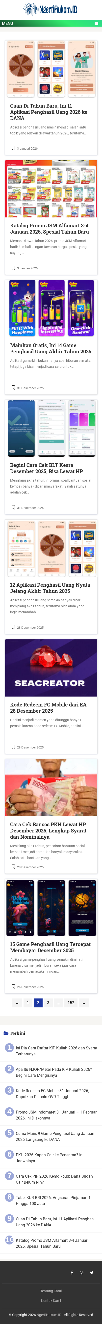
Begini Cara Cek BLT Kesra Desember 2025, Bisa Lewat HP (46, 468)
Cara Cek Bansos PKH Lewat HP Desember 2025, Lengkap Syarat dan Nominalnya (48, 830)
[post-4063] (51, 308)
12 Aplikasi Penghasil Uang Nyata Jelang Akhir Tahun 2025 (50, 587)
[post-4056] (51, 548)
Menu (7, 23)
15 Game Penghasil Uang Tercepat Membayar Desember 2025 (50, 947)
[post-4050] (51, 787)
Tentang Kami (51, 1291)
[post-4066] (51, 188)
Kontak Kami (51, 1301)
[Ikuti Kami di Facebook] (72, 1273)
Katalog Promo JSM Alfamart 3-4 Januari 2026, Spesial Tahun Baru (49, 228)
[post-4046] (51, 907)
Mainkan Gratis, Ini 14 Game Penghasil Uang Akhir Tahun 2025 (50, 348)
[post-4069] (51, 69)
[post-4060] (51, 428)
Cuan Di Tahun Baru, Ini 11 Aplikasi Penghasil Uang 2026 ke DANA (48, 111)
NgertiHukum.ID (49, 1315)
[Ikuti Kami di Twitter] (92, 1273)
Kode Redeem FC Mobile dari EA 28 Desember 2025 (48, 707)
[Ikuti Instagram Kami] (82, 1273)
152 (71, 1002)
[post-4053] (51, 668)
